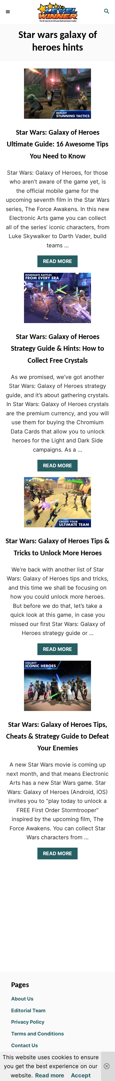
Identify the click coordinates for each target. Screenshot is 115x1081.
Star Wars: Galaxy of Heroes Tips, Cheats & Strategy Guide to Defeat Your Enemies (57, 737)
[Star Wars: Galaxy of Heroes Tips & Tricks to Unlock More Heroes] (57, 505)
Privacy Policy (27, 1022)
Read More (60, 262)
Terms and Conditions (37, 1034)
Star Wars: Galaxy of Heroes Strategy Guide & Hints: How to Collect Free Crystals (57, 349)
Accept (81, 1075)
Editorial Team (28, 1010)
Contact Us (24, 1045)
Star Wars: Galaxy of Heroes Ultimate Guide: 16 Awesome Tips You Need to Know (57, 144)
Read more (49, 1075)
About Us (22, 999)
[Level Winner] (57, 12)
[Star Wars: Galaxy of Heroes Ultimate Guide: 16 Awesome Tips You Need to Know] (57, 96)
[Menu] (8, 12)
